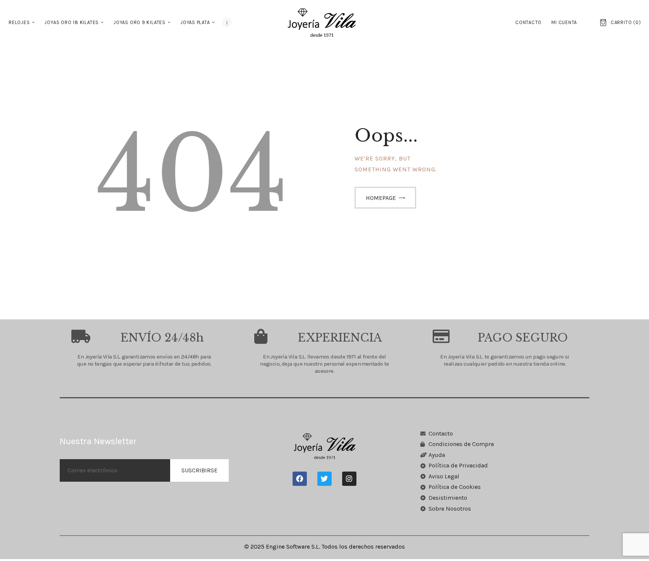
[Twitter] (324, 479)
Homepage (381, 197)
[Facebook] (300, 479)
